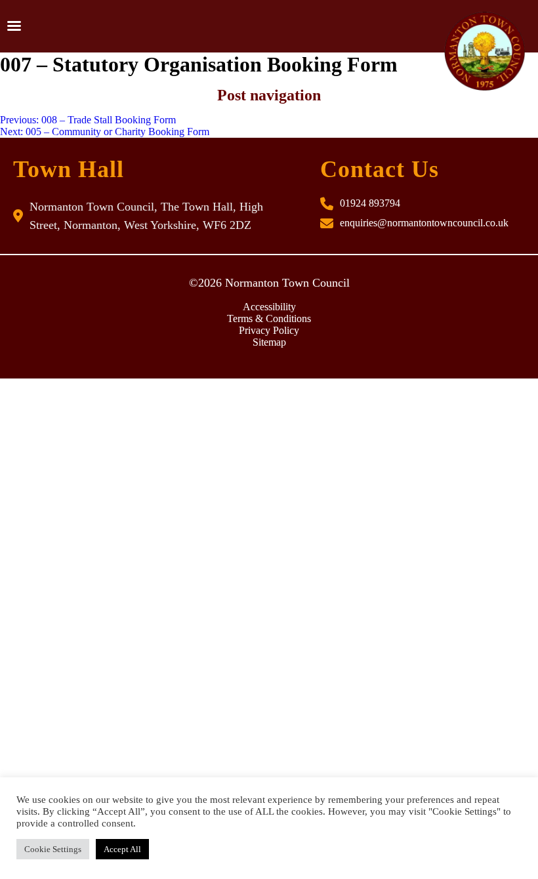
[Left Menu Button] (14, 26)
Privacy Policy (269, 330)
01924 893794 (370, 203)
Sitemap (269, 342)
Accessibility (269, 306)
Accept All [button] (122, 849)
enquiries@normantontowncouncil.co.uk (424, 222)
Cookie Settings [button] (52, 849)
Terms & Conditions (269, 318)
